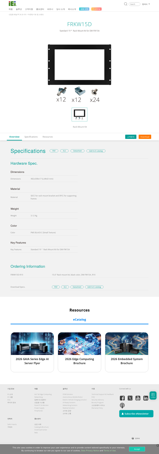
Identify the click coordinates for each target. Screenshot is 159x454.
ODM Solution (68, 394)
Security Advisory (98, 400)
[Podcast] (122, 404)
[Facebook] (122, 396)
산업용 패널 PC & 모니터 (17, 14)
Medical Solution (69, 408)
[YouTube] (138, 396)
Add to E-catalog (96, 151)
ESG (8, 400)
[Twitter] (130, 396)
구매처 (9, 427)
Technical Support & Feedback (103, 394)
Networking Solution (70, 405)
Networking (38, 397)
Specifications (31, 136)
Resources (48, 136)
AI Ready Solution (69, 402)
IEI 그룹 (10, 397)
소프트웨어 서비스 (98, 405)
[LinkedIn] (146, 396)
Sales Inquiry (12, 424)
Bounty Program (97, 402)
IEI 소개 (10, 394)
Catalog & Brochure (41, 427)
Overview (14, 136)
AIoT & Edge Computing (43, 394)
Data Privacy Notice (90, 450)
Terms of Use (110, 450)
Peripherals (38, 411)
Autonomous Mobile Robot (72, 397)
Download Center (40, 430)
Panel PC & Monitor (41, 405)
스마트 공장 (67, 411)
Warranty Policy (97, 408)
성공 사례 (37, 424)
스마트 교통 (67, 413)
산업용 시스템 (39, 402)
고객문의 (131, 137)
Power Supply (39, 408)
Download (144, 137)
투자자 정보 (11, 402)
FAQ (93, 397)
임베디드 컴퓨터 (40, 400)
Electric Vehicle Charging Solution (75, 400)
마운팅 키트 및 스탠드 (36, 14)
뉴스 (36, 432)
